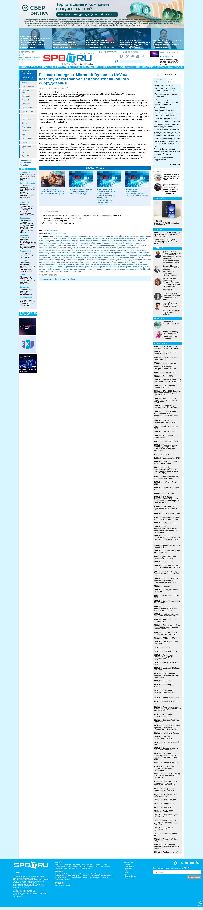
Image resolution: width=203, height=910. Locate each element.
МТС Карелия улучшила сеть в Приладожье (26, 255)
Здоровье (25, 156)
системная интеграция (80, 245)
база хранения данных (55, 267)
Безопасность (27, 138)
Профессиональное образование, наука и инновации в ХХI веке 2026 (167, 709)
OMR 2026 (167, 647)
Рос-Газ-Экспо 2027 (170, 852)
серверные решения (66, 264)
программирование (61, 236)
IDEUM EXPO (168, 562)
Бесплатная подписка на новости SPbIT (171, 868)
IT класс (76, 67)
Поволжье (128, 868)
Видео (137, 67)
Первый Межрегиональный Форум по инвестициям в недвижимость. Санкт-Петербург (166, 470)
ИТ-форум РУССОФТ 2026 (166, 596)
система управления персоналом (126, 269)
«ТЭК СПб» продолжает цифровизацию (163, 158)
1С (141, 269)
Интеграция (26, 96)
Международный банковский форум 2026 (165, 557)
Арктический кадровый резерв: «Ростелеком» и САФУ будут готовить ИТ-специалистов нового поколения (27, 210)
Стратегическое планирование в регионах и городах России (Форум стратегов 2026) (167, 756)
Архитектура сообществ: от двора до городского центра (163, 657)
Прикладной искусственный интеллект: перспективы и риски (164, 692)
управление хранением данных (137, 267)
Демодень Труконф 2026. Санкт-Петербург (166, 749)
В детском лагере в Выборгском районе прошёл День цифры (27, 177)
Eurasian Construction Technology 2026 (167, 551)
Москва (127, 864)
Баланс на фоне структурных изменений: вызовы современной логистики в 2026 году (167, 538)
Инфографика (160, 67)
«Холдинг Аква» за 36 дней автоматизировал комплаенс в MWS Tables (166, 241)
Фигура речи (105, 866)
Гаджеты (25, 152)
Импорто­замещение (26, 72)
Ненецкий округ (26, 298)
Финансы (25, 131)
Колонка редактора (169, 53)
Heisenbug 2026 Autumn (165, 685)
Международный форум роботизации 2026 (165, 790)
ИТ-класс (157, 172)
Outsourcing (26, 119)
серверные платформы (84, 264)
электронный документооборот (104, 262)
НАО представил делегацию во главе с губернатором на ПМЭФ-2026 (27, 302)
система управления (110, 255)
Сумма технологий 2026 (166, 702)
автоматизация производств (85, 250)
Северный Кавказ (131, 878)
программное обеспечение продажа (94, 241)
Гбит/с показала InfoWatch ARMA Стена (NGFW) (29, 58)
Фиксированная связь (28, 91)
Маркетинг (26, 104)
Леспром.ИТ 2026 (170, 651)
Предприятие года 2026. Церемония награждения (166, 615)
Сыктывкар (24, 287)
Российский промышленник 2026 (163, 715)
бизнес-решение (64, 248)
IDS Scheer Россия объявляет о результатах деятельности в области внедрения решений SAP (82, 215)
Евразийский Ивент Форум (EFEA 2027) (166, 840)
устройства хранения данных (122, 264)
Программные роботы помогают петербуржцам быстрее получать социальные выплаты (166, 127)
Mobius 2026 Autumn (171, 698)
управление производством (61, 255)
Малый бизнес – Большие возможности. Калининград (165, 768)
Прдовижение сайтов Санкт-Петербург (57, 279)
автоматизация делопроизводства (107, 260)
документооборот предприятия (129, 262)
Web (23, 135)
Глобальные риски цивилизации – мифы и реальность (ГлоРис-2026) (165, 783)
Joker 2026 (167, 681)
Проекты (67, 67)
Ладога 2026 (168, 376)
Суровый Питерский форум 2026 (166, 743)
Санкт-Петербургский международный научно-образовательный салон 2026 (167, 727)
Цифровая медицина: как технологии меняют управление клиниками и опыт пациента (167, 414)
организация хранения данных (111, 267)
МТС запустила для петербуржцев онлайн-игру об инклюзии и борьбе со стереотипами (166, 103)
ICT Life (82, 866)
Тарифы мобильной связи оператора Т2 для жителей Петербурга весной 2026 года (171, 335)
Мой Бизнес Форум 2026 (166, 427)
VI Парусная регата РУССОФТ (166, 591)
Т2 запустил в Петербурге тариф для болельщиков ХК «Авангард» (167, 134)
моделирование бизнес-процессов (103, 257)
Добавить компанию (167, 75)
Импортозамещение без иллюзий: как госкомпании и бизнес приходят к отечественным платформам (100, 43)
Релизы (129, 67)
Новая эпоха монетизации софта (171, 323)
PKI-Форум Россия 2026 (165, 483)
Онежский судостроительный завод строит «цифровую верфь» (167, 120)
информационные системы (107, 248)
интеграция (66, 245)
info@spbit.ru (18, 896)
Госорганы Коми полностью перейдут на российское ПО (26, 291)
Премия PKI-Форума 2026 (166, 488)
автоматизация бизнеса (58, 253)
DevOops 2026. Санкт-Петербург (167, 669)
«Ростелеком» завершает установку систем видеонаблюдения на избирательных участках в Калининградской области (27, 226)
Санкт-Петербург (56, 272)
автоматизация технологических (101, 253)
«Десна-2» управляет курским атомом (58, 223)
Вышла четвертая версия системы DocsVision (61, 218)
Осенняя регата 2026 (171, 458)
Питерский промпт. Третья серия (166, 834)
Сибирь (127, 872)
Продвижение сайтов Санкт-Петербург (25, 162)
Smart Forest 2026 (170, 800)
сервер (113, 245)
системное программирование (82, 236)
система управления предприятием (87, 255)
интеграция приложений (100, 245)
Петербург (77, 272)
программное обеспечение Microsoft (94, 238)
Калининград (25, 218)
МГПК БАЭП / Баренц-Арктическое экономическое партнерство (167, 775)
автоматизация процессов (62, 250)
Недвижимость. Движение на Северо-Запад (165, 421)
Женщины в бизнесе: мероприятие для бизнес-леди (167, 518)
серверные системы (102, 264)
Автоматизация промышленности (29, 78)
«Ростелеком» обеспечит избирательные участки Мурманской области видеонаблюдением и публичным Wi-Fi (28, 243)
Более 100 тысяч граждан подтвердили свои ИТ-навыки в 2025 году (80, 191)
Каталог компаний (176, 67)
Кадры (24, 123)
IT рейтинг (104, 67)
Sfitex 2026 (167, 807)
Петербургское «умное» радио (54, 221)
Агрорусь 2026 (168, 493)
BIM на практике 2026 (171, 523)
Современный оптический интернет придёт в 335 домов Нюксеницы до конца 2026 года (27, 267)
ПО (23, 115)
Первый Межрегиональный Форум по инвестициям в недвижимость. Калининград (166, 529)
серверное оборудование (127, 245)
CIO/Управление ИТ (28, 147)
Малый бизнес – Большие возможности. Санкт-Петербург (166, 822)
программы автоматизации (125, 253)
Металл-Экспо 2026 (170, 763)
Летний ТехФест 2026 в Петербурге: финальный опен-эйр (167, 381)
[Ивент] (27, 327)
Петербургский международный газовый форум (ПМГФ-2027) (166, 846)
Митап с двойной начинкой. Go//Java (165, 353)
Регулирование (28, 127)
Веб (79, 876)
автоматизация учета (125, 250)
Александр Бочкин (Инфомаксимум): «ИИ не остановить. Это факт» (171, 296)
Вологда (23, 260)
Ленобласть (25, 172)
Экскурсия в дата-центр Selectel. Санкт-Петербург (167, 347)
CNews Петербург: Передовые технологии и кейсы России (166, 573)
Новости (23, 67)
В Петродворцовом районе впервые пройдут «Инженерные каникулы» (52, 191)
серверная (142, 245)
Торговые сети (27, 108)
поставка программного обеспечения (64, 238)
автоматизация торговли (107, 250)
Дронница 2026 (169, 372)
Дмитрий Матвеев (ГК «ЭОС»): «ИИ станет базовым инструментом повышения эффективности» (167, 43)
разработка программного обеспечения (54, 243)
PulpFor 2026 (168, 811)
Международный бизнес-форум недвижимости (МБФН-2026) (165, 400)
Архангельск (25, 202)
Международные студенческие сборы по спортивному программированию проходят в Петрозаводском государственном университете (107, 196)
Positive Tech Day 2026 (172, 514)
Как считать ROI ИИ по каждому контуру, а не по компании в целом (65, 44)
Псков (22, 274)
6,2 (21, 55)
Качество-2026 (169, 586)
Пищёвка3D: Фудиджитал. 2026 (163, 829)
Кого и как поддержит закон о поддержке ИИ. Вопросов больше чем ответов (169, 61)
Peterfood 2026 (168, 804)
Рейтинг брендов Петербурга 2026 (165, 358)
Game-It (166, 454)
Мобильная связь (28, 87)
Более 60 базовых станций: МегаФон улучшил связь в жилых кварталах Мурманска (167, 151)
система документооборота (132, 260)
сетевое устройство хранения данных (54, 269)
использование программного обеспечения (112, 236)
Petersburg (68, 272)
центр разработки (54, 257)
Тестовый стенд (117, 67)
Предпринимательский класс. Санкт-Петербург (167, 462)
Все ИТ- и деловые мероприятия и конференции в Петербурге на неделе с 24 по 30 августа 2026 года (134, 43)
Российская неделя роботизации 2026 (166, 795)
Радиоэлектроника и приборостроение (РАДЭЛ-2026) (167, 566)
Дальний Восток (130, 876)
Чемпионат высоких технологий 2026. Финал (166, 477)
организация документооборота (78, 262)
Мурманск (24, 235)
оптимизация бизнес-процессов (130, 257)
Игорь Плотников (57, 88)
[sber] (101, 14)
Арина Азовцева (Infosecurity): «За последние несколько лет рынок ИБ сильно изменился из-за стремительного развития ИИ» (171, 284)
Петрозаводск (25, 251)
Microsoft (146, 269)
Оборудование (27, 111)
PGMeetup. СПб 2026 (171, 638)
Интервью (44, 67)
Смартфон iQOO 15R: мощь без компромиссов (166, 223)
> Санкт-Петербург (86, 64)
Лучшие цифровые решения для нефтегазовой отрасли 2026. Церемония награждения (166, 447)
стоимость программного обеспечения (117, 243)
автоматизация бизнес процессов (75, 257)
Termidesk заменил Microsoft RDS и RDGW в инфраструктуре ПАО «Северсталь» (167, 234)
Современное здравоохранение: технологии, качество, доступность (166, 608)
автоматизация (125, 248)
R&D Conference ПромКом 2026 (165, 620)
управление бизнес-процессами (51, 260)
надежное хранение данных (81, 269)
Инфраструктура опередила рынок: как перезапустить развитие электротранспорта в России (165, 366)
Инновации (26, 142)
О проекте (18, 872)
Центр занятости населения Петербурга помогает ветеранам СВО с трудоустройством (167, 112)
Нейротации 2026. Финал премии (165, 436)
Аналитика (33, 67)
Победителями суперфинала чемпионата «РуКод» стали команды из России (136, 192)
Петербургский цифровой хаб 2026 (164, 386)
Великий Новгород (27, 183)
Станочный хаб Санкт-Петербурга (167, 721)
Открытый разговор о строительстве (167, 602)
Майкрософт (44, 272)
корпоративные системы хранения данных (81, 267)
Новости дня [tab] (158, 81)
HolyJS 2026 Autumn (171, 733)
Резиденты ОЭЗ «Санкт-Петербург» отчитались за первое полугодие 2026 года (165, 88)
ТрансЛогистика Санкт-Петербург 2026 (167, 546)
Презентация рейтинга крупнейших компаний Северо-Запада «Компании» (167, 627)
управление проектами (48, 248)
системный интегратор (48, 264)
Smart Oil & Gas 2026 (171, 441)
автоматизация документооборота (79, 260)
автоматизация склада (78, 253)
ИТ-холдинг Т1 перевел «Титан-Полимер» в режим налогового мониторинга (27, 280)
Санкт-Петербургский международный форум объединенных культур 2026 (167, 580)
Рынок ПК (25, 100)
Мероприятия (56, 67)
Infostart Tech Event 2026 (166, 663)
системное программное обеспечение (86, 243)
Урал (126, 870)
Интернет (25, 83)
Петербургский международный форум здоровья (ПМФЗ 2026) (167, 675)
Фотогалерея (147, 67)
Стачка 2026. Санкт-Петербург (166, 643)
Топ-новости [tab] (172, 81)
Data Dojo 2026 (169, 432)
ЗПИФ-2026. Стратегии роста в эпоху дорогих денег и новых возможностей (167, 393)
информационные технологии (84, 248)
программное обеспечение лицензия (64, 241)
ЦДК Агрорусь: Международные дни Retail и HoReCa (165, 508)
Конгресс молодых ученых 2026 (165, 816)
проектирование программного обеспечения (127, 241)
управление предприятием (130, 255)
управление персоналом (102, 269)
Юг (126, 874)
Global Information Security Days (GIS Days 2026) (165, 633)
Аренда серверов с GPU (63, 885)
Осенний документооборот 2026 (163, 738)
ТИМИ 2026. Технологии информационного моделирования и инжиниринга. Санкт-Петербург (166, 499)
